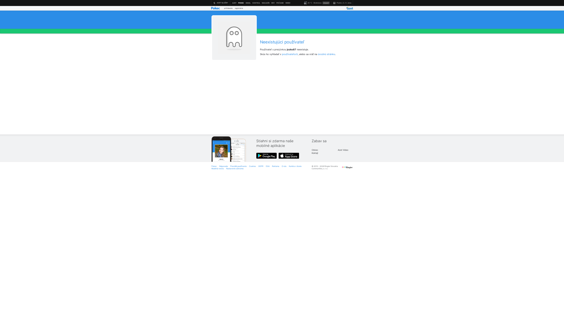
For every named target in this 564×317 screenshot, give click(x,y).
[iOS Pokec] (289, 156)
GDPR (260, 166)
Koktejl (315, 153)
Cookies (252, 166)
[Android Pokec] (266, 156)
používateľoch (290, 54)
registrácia (239, 8)
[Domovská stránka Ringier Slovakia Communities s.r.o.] (347, 169)
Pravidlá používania (238, 166)
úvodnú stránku (326, 54)
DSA (268, 166)
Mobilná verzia (218, 168)
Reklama (275, 166)
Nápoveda (223, 166)
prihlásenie (228, 8)
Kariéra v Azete (295, 166)
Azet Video (343, 150)
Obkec (315, 150)
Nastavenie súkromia (235, 168)
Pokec (214, 166)
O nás (284, 166)
